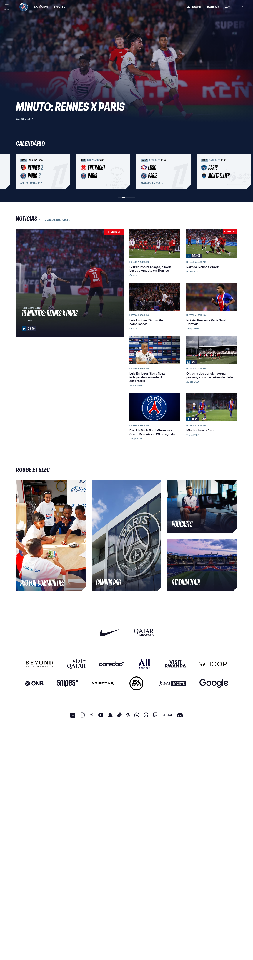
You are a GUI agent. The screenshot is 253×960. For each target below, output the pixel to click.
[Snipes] (67, 683)
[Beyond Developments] (39, 664)
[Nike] (110, 632)
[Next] (232, 171)
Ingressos (213, 6)
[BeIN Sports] (172, 683)
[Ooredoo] (111, 664)
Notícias (41, 7)
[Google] (213, 683)
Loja (227, 6)
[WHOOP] (213, 664)
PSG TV (60, 7)
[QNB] (34, 683)
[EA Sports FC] (136, 683)
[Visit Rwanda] (175, 664)
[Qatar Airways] (144, 632)
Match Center (30, 183)
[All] (144, 664)
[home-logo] (23, 6)
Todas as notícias (56, 219)
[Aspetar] (102, 683)
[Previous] (20, 171)
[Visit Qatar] (76, 664)
